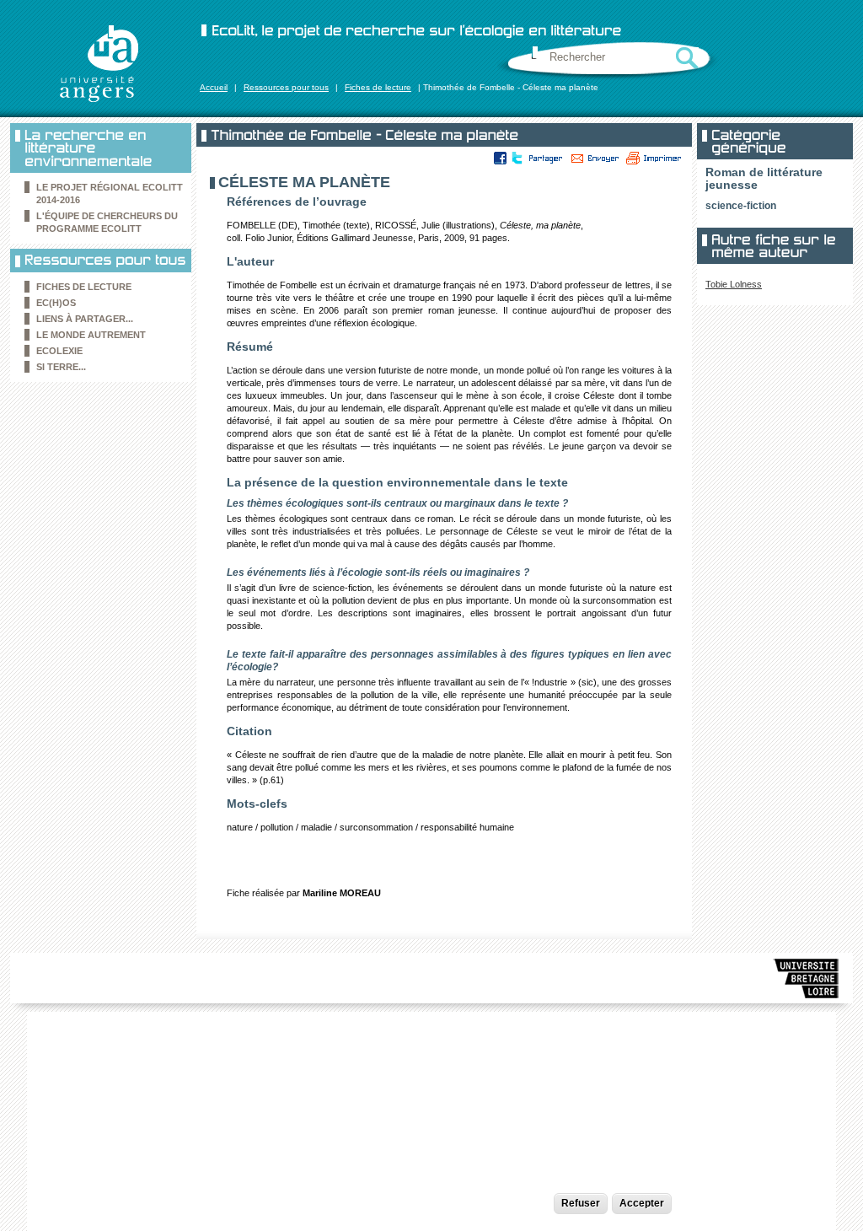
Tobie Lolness (733, 284)
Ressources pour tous (286, 87)
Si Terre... (61, 367)
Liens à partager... (84, 319)
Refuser (580, 1203)
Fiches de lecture (378, 87)
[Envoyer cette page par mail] (595, 157)
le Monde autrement (91, 335)
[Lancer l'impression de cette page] (653, 157)
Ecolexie (59, 351)
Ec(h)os (56, 303)
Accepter (641, 1203)
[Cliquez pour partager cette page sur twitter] (515, 157)
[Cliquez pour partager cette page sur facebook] (500, 157)
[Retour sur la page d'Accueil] (98, 63)
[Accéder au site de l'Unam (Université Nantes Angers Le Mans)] (806, 981)
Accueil (214, 87)
